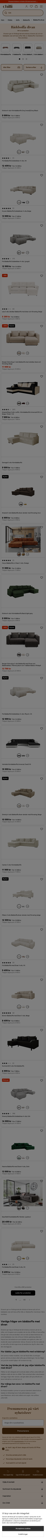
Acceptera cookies (23, 1528)
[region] (23, 1524)
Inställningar (23, 1534)
